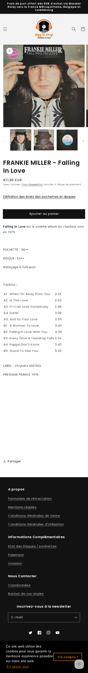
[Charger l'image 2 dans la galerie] (44, 140)
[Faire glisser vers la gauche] (4, 141)
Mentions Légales (22, 507)
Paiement (16, 555)
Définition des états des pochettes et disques (39, 196)
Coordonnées (19, 585)
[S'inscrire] (75, 617)
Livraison (15, 563)
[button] (5, 29)
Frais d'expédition (32, 184)
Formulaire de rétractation (30, 498)
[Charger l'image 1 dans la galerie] (20, 140)
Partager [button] (14, 461)
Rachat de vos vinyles (26, 593)
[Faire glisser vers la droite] (83, 141)
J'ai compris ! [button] (68, 657)
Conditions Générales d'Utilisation (36, 524)
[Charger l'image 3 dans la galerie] (67, 140)
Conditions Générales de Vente (34, 515)
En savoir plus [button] (18, 666)
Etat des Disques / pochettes (32, 546)
